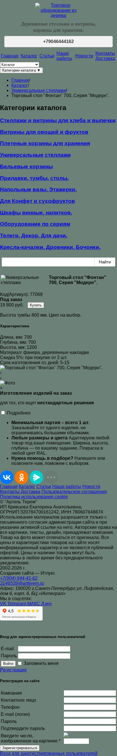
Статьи (46, 55)
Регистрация (13, 669)
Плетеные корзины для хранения (45, 143)
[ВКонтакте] (7, 477)
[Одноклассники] (21, 477)
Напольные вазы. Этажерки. (38, 189)
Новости (84, 55)
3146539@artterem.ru (22, 583)
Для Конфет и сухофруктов (37, 201)
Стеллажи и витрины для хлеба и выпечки (58, 120)
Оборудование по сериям (35, 224)
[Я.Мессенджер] (36, 477)
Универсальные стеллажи (35, 155)
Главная (9, 55)
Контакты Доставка (105, 56)
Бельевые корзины (26, 166)
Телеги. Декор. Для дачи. (33, 236)
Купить (36, 305)
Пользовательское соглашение (74, 491)
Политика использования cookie (34, 496)
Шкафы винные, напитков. (36, 213)
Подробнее (19, 413)
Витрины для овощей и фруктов (44, 132)
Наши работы (64, 56)
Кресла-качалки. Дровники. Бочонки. (50, 247)
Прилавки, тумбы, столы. (34, 178)
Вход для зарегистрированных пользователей (48, 753)
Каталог (29, 55)
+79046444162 (58, 41)
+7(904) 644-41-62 (18, 578)
